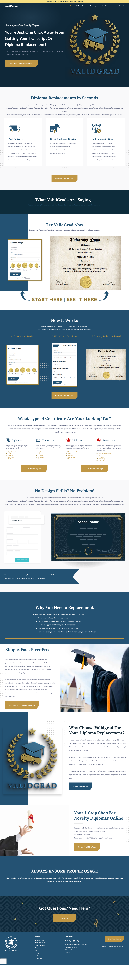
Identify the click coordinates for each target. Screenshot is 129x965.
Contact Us (38, 958)
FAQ (36, 950)
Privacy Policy (69, 949)
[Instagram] (70, 941)
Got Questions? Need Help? (64, 908)
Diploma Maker (81, 6)
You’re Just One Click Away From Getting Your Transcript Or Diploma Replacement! (34, 38)
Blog (36, 948)
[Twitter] (74, 941)
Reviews (37, 956)
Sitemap (67, 952)
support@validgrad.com (58, 153)
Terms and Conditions (72, 947)
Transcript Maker (95, 6)
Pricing (37, 953)
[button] (81, 6)
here (104, 156)
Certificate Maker (40, 945)
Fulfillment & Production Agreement (76, 944)
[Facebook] (66, 941)
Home (71, 6)
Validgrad (12, 5)
